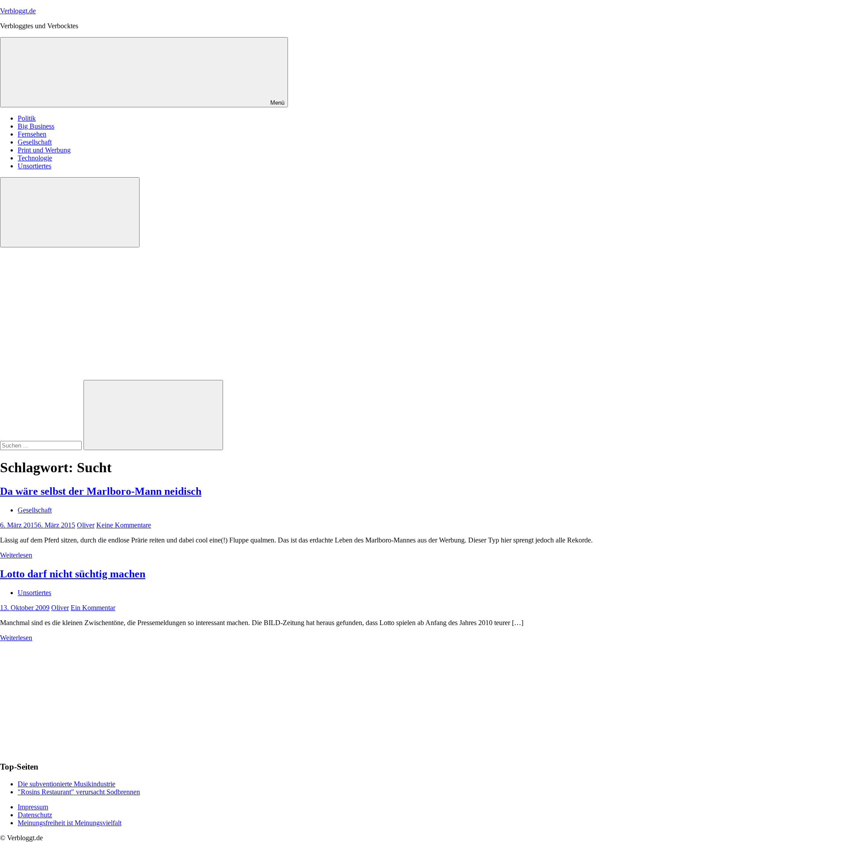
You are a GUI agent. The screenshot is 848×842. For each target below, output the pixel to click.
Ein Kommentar (93, 607)
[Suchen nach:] (41, 445)
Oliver (86, 525)
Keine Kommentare (123, 525)
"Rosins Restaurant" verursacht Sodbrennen (79, 792)
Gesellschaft (35, 142)
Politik (27, 118)
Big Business (36, 126)
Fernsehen (32, 134)
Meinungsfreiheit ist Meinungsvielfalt (69, 823)
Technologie (35, 158)
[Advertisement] (424, 313)
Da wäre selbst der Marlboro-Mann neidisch (100, 491)
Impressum (33, 807)
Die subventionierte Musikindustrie (66, 784)
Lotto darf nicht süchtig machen (72, 574)
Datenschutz (35, 815)
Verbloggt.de (18, 11)
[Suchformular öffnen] (70, 212)
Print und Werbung (44, 150)
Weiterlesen (16, 555)
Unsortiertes (34, 166)
